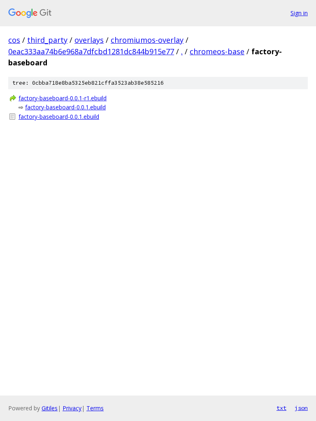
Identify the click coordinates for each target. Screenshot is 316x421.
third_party (47, 40)
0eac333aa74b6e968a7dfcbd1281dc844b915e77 (91, 51)
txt (281, 408)
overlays (89, 40)
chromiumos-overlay (147, 40)
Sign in (299, 13)
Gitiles (50, 408)
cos (14, 40)
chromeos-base (217, 51)
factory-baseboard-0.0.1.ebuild (65, 107)
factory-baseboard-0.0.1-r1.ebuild (63, 98)
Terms (95, 408)
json (301, 408)
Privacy (72, 408)
